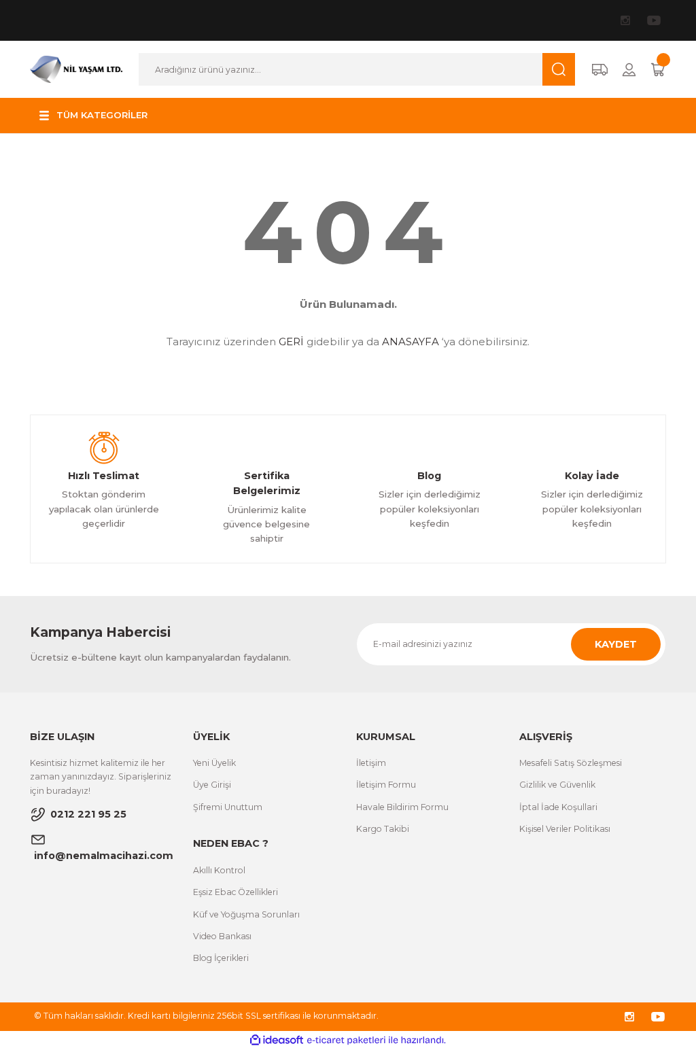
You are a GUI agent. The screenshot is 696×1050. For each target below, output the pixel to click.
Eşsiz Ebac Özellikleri (235, 892)
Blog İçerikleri (221, 958)
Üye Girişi (212, 785)
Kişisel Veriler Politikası (564, 829)
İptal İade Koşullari (558, 807)
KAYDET (616, 644)
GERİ (291, 341)
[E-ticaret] (346, 1040)
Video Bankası (222, 936)
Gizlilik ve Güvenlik (557, 785)
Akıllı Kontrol (219, 870)
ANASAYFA (410, 341)
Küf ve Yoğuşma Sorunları (246, 914)
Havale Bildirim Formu (402, 807)
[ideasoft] (276, 1040)
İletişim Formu (386, 785)
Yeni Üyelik (214, 763)
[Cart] (658, 69)
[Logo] (76, 68)
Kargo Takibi (382, 829)
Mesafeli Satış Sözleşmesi (570, 763)
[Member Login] (629, 69)
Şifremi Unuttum (227, 807)
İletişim (371, 763)
